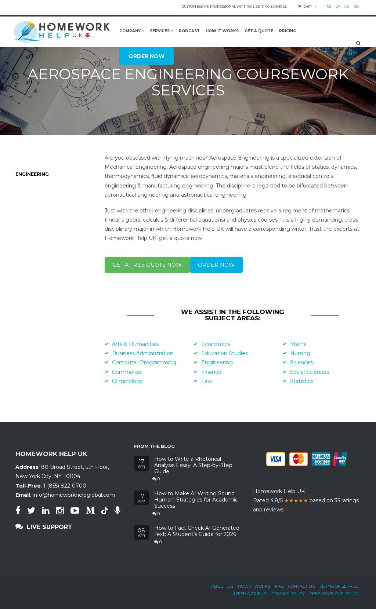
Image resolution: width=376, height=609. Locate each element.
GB (356, 6)
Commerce (126, 372)
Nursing (300, 353)
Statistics (301, 381)
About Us (222, 586)
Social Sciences (309, 372)
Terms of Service (339, 586)
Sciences (301, 362)
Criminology (127, 381)
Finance (211, 372)
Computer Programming (144, 362)
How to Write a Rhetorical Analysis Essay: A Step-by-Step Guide (193, 465)
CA (338, 6)
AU (346, 6)
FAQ (279, 586)
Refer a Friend (249, 593)
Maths (298, 344)
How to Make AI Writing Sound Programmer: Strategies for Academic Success (196, 500)
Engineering (217, 362)
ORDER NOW (216, 265)
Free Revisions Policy (334, 593)
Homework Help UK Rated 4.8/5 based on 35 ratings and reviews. (306, 500)
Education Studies (224, 353)
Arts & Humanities (135, 344)
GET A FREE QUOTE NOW (147, 265)
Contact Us (301, 586)
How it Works (254, 586)
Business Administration (142, 353)
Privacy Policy (288, 593)
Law (206, 381)
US (329, 6)
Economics (215, 344)
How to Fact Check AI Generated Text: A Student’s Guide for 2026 (196, 531)
